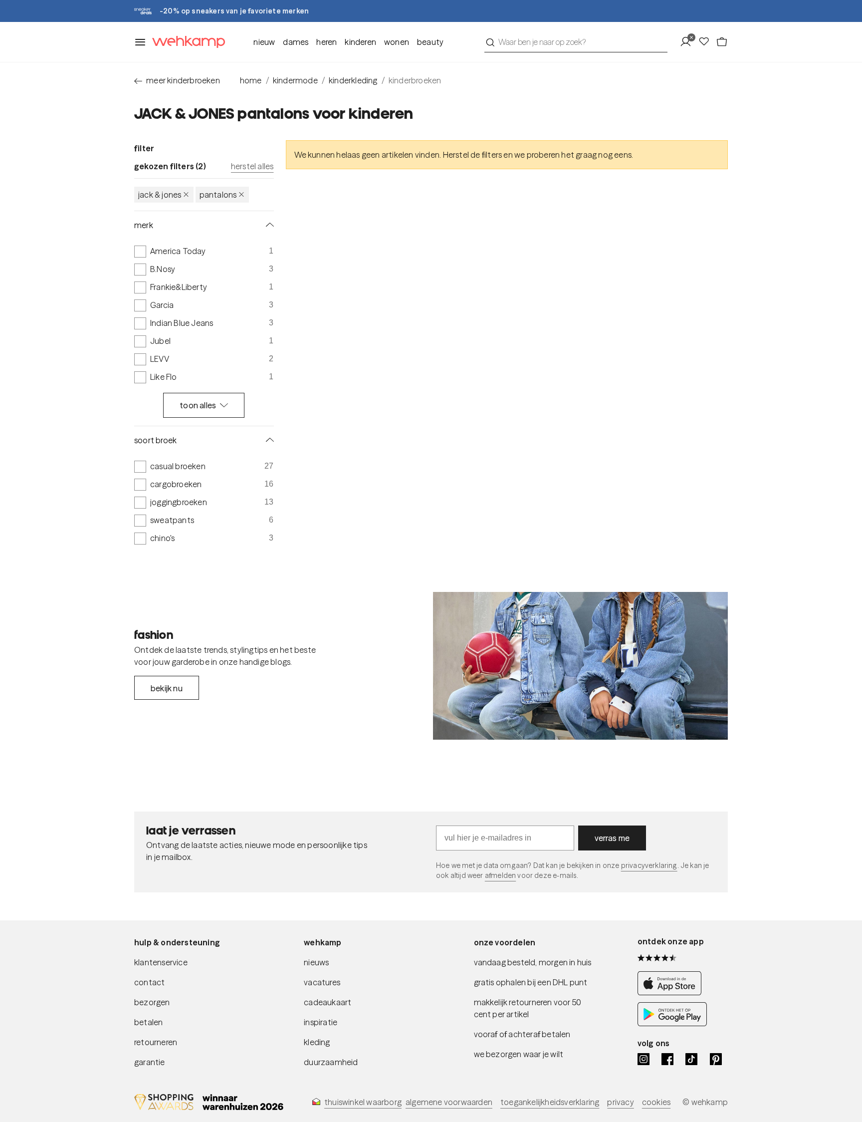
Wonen (396, 42)
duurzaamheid (331, 1062)
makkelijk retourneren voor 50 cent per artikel (528, 1008)
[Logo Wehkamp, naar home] (185, 42)
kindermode (295, 80)
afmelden (500, 875)
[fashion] (580, 666)
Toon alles (198, 405)
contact (149, 982)
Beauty (430, 42)
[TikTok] (691, 1059)
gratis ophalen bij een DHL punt (531, 982)
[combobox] (575, 41)
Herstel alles (252, 166)
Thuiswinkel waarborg (363, 1102)
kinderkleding (353, 80)
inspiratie (320, 1022)
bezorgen (152, 1002)
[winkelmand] (722, 41)
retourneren (155, 1042)
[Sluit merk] (268, 225)
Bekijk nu (167, 688)
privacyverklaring (649, 865)
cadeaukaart (327, 1002)
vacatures (322, 982)
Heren (326, 42)
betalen (148, 1022)
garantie (149, 1062)
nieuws (316, 962)
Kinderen (360, 42)
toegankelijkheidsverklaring (549, 1102)
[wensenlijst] (707, 41)
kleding (317, 1042)
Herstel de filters (472, 155)
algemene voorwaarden (449, 1102)
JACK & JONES (159, 195)
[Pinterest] (716, 1059)
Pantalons (218, 195)
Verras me (612, 838)
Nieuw (264, 42)
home (251, 80)
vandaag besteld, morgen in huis (533, 962)
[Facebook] (667, 1059)
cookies (656, 1102)
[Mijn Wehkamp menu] (688, 41)
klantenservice (161, 962)
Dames (295, 42)
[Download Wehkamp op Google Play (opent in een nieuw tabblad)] (672, 1023)
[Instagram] (643, 1059)
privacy (620, 1102)
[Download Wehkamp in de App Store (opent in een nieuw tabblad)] (672, 992)
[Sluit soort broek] (268, 440)
